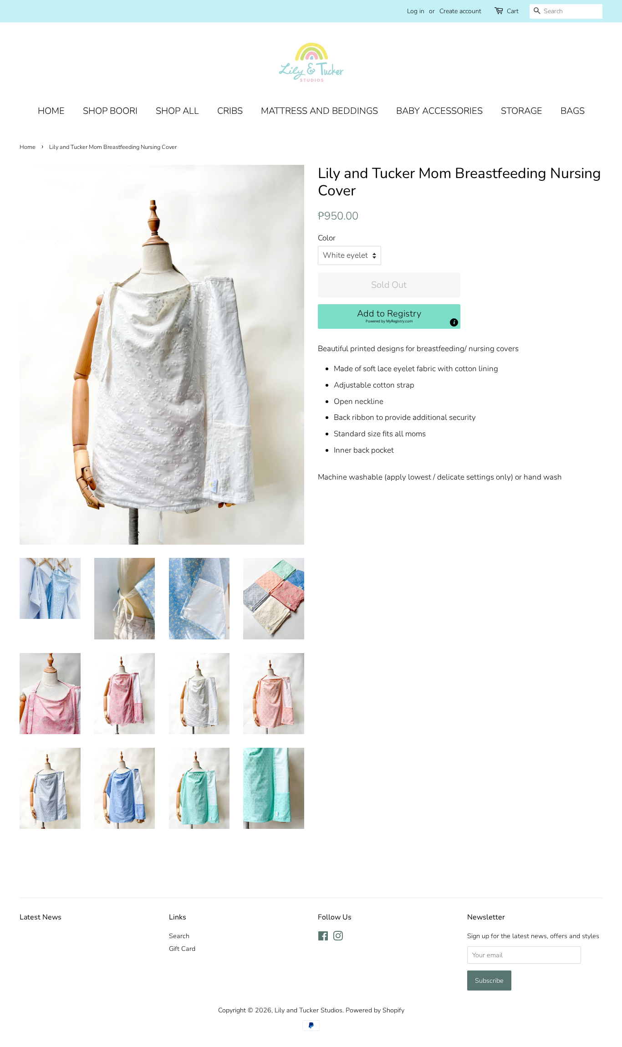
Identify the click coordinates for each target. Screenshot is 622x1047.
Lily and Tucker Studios (308, 1010)
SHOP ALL (177, 111)
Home (28, 147)
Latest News (40, 917)
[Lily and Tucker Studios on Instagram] (338, 937)
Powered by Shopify (375, 1010)
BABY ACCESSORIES (439, 111)
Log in (415, 11)
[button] (389, 316)
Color (327, 238)
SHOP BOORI (110, 111)
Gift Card (182, 948)
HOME (51, 111)
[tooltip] (454, 322)
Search (179, 935)
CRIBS (230, 111)
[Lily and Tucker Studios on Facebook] (323, 937)
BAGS (573, 111)
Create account (460, 11)
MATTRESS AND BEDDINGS (319, 111)
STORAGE (521, 111)
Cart (513, 11)
